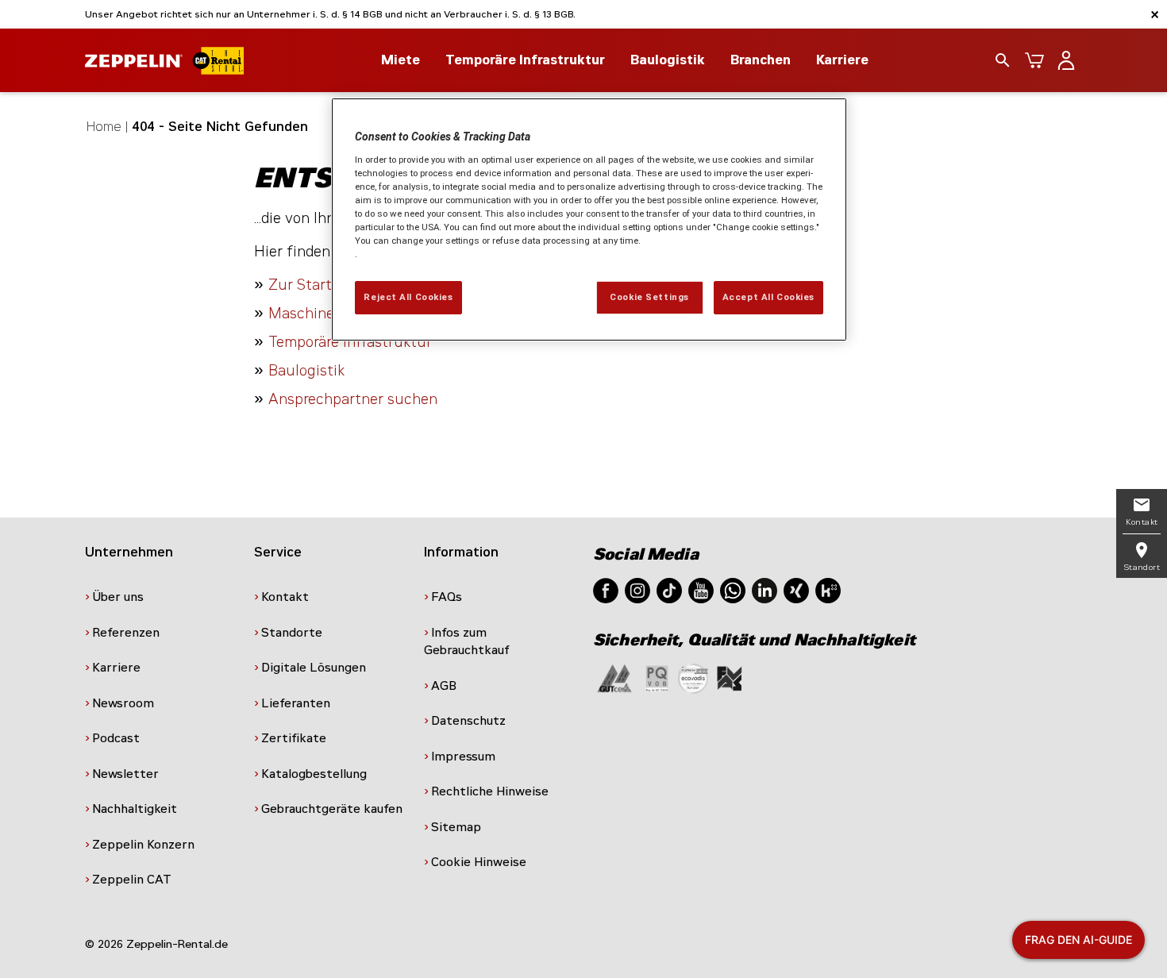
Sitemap (456, 827)
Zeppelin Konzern (143, 844)
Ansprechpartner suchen (352, 399)
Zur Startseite (316, 285)
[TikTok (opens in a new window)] (669, 589)
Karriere (842, 59)
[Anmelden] (1066, 60)
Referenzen (126, 633)
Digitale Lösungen (313, 667)
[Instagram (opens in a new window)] (637, 589)
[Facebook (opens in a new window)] (605, 589)
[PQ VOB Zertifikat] (657, 677)
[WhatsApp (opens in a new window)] (732, 589)
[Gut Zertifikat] (614, 677)
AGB (443, 686)
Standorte (291, 633)
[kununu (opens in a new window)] (828, 589)
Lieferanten (295, 703)
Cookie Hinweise (478, 862)
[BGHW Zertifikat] (693, 677)
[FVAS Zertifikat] (729, 677)
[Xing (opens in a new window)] (796, 589)
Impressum (463, 756)
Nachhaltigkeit (134, 809)
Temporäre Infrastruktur (350, 342)
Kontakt (285, 597)
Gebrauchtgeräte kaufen (331, 809)
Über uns (118, 597)
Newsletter (125, 774)
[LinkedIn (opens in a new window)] (764, 589)
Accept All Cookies (768, 296)
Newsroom (123, 703)
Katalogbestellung (314, 774)
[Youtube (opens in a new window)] (701, 589)
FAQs (446, 597)
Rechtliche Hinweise (490, 791)
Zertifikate (293, 738)
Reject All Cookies (408, 296)
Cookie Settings (649, 296)
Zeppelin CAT (131, 879)
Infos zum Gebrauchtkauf (467, 642)
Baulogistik (306, 370)
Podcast (116, 738)
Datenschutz (468, 721)
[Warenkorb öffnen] (1034, 60)
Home (104, 126)
